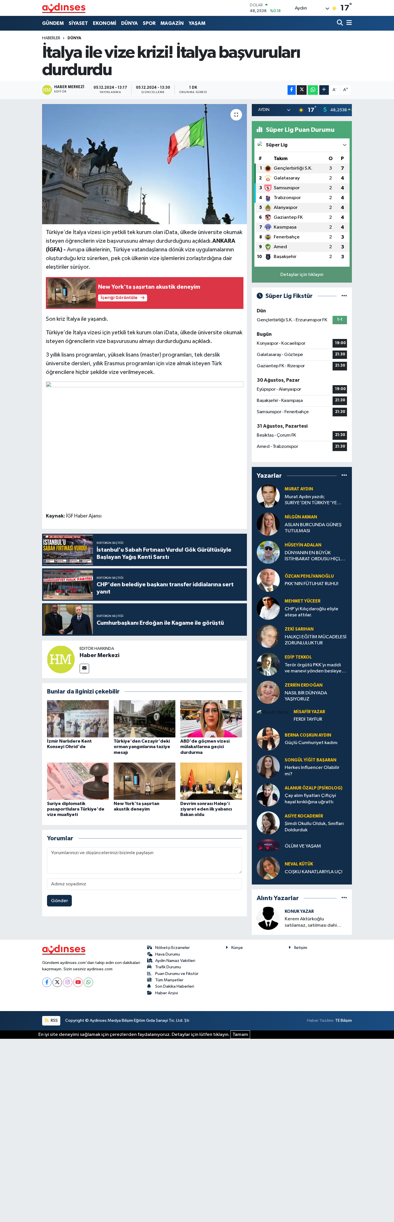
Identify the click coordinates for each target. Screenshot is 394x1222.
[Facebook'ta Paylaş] (292, 90)
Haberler (51, 38)
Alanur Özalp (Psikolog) (313, 788)
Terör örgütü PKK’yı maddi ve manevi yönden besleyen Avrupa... (314, 668)
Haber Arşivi (166, 993)
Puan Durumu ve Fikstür (176, 973)
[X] (57, 982)
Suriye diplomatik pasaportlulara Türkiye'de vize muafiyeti (75, 809)
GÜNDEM (53, 23)
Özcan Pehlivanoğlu (309, 576)
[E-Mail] (84, 668)
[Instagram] (67, 982)
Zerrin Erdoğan (303, 685)
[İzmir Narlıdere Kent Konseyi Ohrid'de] (78, 718)
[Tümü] (344, 475)
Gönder (59, 900)
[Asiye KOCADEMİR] (268, 822)
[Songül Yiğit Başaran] (268, 766)
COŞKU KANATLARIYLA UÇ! (313, 871)
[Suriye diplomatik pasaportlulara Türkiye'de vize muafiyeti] (78, 781)
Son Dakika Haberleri (174, 986)
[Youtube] (78, 982)
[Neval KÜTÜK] (268, 867)
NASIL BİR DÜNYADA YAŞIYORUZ (306, 696)
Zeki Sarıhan (299, 629)
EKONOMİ (104, 23)
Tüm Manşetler (169, 980)
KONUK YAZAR (299, 911)
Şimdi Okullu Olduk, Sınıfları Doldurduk (314, 826)
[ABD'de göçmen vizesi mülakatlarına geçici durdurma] (211, 718)
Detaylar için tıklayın (301, 274)
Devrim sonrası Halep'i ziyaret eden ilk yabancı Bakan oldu (206, 809)
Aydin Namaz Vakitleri (175, 960)
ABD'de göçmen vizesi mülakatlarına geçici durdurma (205, 746)
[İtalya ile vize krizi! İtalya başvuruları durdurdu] (144, 164)
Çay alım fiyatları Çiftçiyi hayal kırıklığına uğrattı (310, 798)
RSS (54, 1020)
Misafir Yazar (309, 712)
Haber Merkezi (99, 655)
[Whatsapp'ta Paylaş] (313, 90)
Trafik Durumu (168, 967)
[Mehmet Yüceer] (268, 608)
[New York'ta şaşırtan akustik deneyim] (144, 781)
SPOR (149, 23)
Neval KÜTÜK (299, 864)
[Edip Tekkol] (268, 664)
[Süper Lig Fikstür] (344, 296)
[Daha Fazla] (324, 90)
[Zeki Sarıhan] (268, 636)
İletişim (300, 947)
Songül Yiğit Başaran (310, 760)
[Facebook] (47, 982)
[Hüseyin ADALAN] (268, 552)
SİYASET (78, 23)
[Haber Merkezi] (61, 659)
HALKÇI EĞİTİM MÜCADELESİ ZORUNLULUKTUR (315, 640)
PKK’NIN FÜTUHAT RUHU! (311, 583)
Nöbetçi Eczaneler (172, 947)
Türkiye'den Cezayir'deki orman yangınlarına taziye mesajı (142, 746)
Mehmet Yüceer (302, 601)
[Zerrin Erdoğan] (268, 692)
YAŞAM (197, 23)
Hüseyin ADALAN (303, 545)
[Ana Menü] (348, 23)
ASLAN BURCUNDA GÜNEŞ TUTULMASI (313, 527)
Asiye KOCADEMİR (304, 816)
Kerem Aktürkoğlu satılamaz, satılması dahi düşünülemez (311, 922)
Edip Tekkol (298, 657)
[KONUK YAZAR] (268, 918)
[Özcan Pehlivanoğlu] (268, 580)
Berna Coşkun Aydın (308, 735)
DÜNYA (129, 23)
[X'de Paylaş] (302, 90)
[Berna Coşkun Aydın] (268, 738)
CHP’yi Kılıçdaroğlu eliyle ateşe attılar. (311, 612)
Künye (237, 947)
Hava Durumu (167, 954)
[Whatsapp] (88, 982)
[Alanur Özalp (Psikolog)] (268, 794)
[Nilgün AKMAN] (268, 524)
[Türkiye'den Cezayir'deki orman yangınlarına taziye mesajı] (144, 718)
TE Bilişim (343, 1020)
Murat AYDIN (299, 489)
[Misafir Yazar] (273, 712)
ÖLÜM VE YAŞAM (303, 846)
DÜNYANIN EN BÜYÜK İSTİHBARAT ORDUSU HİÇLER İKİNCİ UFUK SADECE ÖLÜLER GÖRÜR (315, 556)
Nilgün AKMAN (301, 517)
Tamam (240, 1034)
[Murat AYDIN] (268, 496)
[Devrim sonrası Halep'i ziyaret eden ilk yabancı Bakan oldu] (211, 781)
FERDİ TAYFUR (308, 719)
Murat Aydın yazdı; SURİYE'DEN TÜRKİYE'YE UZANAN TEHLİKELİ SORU (312, 500)
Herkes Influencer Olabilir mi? (312, 770)
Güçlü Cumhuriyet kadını (311, 742)
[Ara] (340, 23)
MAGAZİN (172, 23)
